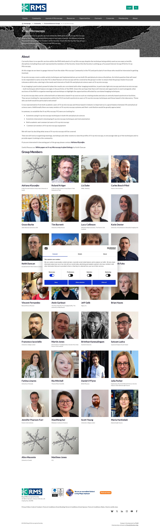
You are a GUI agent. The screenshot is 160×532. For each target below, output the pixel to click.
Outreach (98, 18)
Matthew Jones (59, 457)
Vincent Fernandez (31, 302)
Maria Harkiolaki (119, 419)
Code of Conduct (36, 507)
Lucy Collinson (88, 224)
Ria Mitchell (57, 380)
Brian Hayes (117, 302)
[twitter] (117, 511)
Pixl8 (136, 523)
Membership (123, 18)
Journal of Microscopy (53, 18)
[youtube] (131, 511)
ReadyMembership (132, 525)
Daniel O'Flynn (88, 380)
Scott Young (87, 419)
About (135, 18)
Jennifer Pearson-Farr (32, 419)
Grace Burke (28, 224)
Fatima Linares (29, 380)
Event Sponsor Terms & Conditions (89, 507)
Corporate (110, 18)
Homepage (27, 23)
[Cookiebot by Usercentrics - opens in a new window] (108, 248)
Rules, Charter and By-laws (109, 507)
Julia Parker (117, 380)
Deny (56, 282)
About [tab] (105, 254)
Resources (71, 18)
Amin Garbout (58, 302)
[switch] (70, 275)
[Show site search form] (136, 8)
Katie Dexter (117, 224)
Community (36, 18)
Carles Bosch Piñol (120, 185)
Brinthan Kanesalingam (92, 341)
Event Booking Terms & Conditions (67, 507)
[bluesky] (112, 511)
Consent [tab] (55, 254)
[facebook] (136, 511)
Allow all (104, 282)
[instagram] (126, 511)
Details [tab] (80, 254)
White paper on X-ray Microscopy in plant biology (54, 147)
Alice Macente (29, 457)
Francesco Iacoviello (32, 341)
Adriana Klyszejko (30, 185)
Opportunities (84, 18)
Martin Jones (58, 341)
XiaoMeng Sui (58, 419)
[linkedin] (122, 511)
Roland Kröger (59, 185)
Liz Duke (85, 185)
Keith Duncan (28, 263)
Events (25, 18)
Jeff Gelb (85, 302)
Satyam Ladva (118, 341)
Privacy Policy (26, 507)
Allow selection (80, 282)
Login (129, 8)
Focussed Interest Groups (52, 23)
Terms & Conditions (49, 507)
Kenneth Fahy (118, 263)
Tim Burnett (58, 224)
